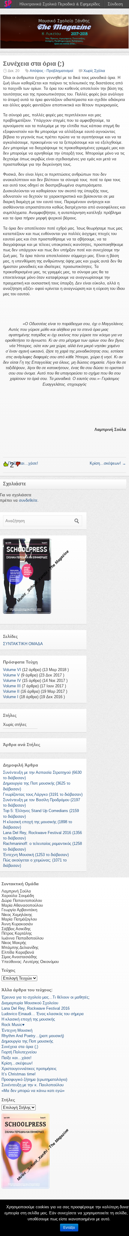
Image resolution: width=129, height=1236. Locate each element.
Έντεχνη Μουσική (17, 1030)
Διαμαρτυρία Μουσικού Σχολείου (30, 1003)
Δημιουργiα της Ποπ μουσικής (27, 1041)
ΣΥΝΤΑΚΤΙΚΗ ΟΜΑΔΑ (23, 644)
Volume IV (12, 680)
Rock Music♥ (13, 1024)
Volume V (11, 675)
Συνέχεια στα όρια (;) (20, 1046)
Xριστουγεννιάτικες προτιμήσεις (29, 1068)
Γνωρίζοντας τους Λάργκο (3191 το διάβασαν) (42, 794)
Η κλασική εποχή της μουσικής (28, 1019)
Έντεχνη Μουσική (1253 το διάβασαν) (36, 854)
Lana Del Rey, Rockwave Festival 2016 (36, 1008)
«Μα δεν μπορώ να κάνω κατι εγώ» (33, 1090)
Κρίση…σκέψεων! (108, 463)
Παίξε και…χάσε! (17, 1058)
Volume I (10, 697)
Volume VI (12, 669)
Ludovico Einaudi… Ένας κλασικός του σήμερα (43, 1014)
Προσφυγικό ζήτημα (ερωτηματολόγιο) (34, 1079)
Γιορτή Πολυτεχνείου (19, 1052)
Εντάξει (69, 1227)
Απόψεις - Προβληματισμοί (51, 71)
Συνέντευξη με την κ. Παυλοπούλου (33, 1085)
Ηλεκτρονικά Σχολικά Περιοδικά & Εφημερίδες (60, 4)
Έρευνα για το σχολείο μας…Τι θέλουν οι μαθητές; (46, 997)
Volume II (11, 691)
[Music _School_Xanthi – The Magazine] (64, 31)
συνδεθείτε (28, 500)
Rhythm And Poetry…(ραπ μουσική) (33, 1036)
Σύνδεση (115, 4)
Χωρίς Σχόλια (94, 71)
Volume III (12, 686)
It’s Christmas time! (19, 1074)
